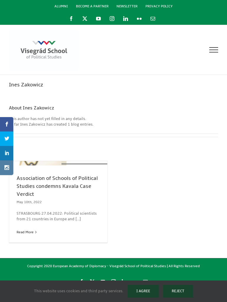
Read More (25, 232)
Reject (178, 291)
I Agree (143, 291)
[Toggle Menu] (214, 49)
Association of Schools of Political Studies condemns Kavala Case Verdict (57, 186)
